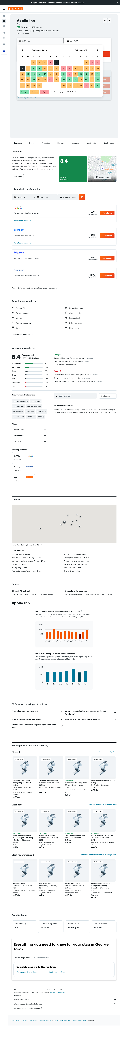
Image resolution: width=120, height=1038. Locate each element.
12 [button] (56, 68)
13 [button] (22, 74)
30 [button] (39, 85)
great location (36, 401)
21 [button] (28, 80)
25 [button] (50, 80)
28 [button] (28, 85)
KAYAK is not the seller (23, 999)
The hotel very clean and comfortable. (72, 361)
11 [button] (50, 68)
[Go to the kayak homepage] (15, 8)
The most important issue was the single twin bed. (76, 375)
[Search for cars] (4, 26)
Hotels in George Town (57, 972)
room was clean (18, 406)
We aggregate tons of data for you (28, 1004)
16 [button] (39, 74)
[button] (117, 2)
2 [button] (39, 63)
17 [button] (45, 74)
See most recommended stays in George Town (98, 855)
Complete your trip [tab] (22, 958)
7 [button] (80, 68)
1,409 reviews (36, 27)
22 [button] (34, 80)
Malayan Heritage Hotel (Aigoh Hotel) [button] (103, 781)
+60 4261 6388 (23, 33)
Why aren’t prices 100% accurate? (28, 1008)
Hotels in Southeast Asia (62, 1020)
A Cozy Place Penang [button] (47, 835)
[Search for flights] (4, 16)
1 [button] (33, 63)
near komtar (30, 411)
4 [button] (50, 63)
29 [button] (34, 85)
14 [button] (28, 74)
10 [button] (45, 68)
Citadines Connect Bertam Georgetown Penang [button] (101, 884)
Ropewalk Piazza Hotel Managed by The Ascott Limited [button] (22, 782)
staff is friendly (18, 411)
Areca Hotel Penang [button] (72, 883)
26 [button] (56, 80)
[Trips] (4, 44)
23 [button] (39, 80)
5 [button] (56, 63)
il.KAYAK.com (16, 1020)
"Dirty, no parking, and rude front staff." (72, 378)
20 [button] (22, 80)
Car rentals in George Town (27, 972)
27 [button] (22, 85)
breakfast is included (34, 406)
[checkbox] (23, 457)
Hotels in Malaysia (45, 1020)
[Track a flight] (4, 37)
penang (41, 417)
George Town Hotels (79, 1020)
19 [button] (56, 74)
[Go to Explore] (4, 32)
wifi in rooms (41, 411)
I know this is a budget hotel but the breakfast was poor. (78, 381)
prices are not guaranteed (58, 993)
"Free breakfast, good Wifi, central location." (74, 358)
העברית (81, 3)
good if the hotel (18, 417)
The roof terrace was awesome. (69, 365)
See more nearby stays (107, 752)
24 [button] (45, 80)
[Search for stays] (4, 21)
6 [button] (22, 68)
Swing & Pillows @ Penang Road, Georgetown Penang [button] (23, 836)
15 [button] (34, 74)
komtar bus (31, 417)
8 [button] (33, 68)
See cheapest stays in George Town (102, 804)
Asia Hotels (33, 1020)
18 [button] (50, 74)
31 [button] (98, 85)
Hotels (25, 1020)
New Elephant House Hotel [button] (75, 835)
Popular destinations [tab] (41, 958)
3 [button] (44, 63)
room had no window (20, 401)
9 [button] (39, 68)
